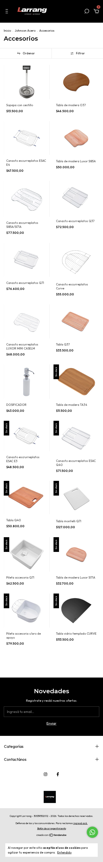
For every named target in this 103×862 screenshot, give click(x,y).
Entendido (64, 852)
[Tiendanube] (51, 835)
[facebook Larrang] (58, 774)
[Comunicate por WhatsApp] (92, 832)
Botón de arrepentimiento (51, 828)
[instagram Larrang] (46, 774)
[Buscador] (87, 12)
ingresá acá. (80, 823)
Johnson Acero (25, 30)
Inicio (7, 30)
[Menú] (8, 12)
